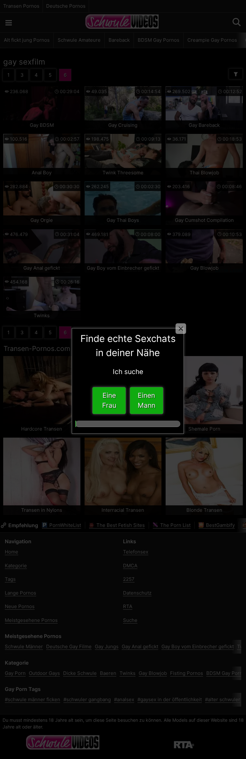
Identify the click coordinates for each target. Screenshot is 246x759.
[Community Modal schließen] (181, 328)
